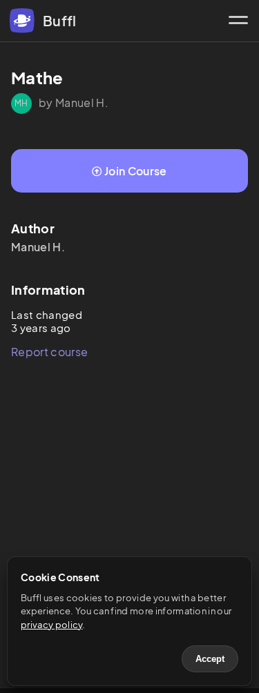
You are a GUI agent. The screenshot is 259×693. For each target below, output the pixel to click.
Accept (209, 659)
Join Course (135, 171)
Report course (49, 351)
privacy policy (51, 624)
